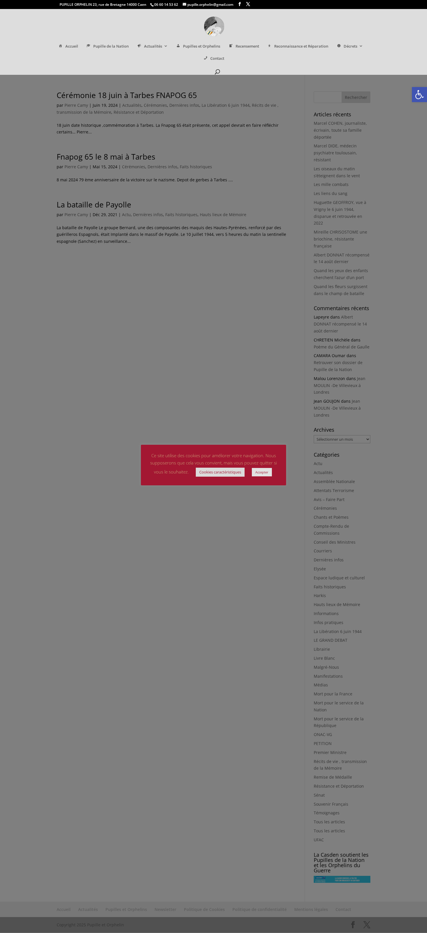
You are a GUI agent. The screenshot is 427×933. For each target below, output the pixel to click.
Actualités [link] (153, 46)
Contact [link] (217, 58)
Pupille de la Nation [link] (111, 46)
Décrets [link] (350, 46)
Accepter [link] (261, 472)
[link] (419, 94)
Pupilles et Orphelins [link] (201, 46)
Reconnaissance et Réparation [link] (301, 46)
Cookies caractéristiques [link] (220, 472)
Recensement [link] (247, 46)
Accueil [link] (71, 46)
